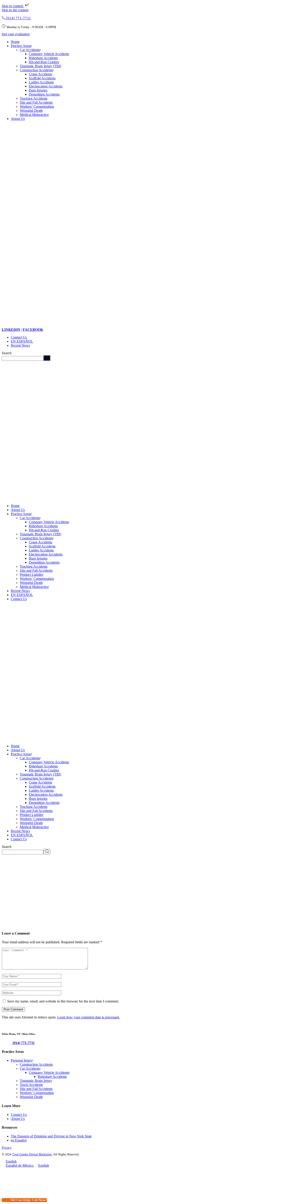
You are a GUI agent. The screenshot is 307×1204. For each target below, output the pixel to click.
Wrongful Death (31, 1097)
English (11, 1161)
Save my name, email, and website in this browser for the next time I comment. (63, 1001)
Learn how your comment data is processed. (88, 1017)
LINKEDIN (11, 330)
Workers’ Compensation (37, 1093)
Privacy (6, 1147)
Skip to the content (15, 10)
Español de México (20, 1165)
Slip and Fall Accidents (36, 1089)
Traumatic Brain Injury (36, 1081)
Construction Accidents (36, 1064)
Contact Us (19, 1115)
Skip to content (13, 6)
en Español (19, 1140)
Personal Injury (21, 1060)
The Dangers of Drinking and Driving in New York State (51, 1136)
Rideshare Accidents (52, 1076)
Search (6, 353)
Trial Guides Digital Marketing (32, 1154)
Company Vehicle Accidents (49, 1072)
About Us (18, 1119)
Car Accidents (30, 1068)
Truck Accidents (31, 1085)
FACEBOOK (33, 330)
